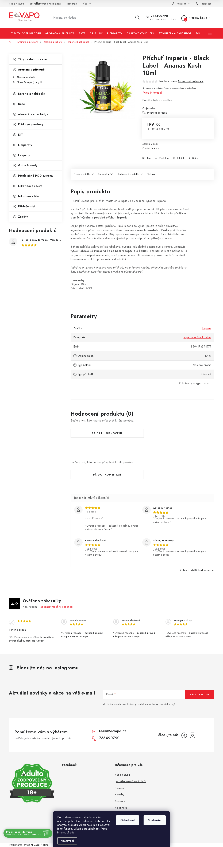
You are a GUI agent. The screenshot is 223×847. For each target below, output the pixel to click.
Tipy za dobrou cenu (32, 59)
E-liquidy (24, 155)
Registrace (205, 3)
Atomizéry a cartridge (33, 114)
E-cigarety (25, 145)
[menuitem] (26, 33)
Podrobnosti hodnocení (190, 81)
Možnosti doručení (157, 112)
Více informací (152, 93)
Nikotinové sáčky (30, 186)
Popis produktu (82, 174)
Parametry (103, 174)
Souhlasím (154, 820)
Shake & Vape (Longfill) (30, 82)
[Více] (210, 33)
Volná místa (121, 807)
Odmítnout (127, 820)
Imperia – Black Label (198, 337)
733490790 (159, 16)
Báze (21, 104)
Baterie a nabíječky (31, 94)
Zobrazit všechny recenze (56, 607)
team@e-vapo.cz (112, 731)
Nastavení (67, 841)
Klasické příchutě (26, 77)
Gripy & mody (27, 165)
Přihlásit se (200, 694)
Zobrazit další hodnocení (196, 570)
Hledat (137, 17)
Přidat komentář (107, 474)
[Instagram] (192, 735)
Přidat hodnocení (107, 433)
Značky (23, 217)
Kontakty (119, 794)
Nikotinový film (28, 196)
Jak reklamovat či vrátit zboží (45, 3)
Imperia (156, 148)
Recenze (72, 3)
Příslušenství (26, 206)
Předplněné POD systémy (35, 176)
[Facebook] (184, 735)
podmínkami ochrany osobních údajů (155, 704)
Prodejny (120, 801)
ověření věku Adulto (36, 845)
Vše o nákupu (16, 3)
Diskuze (151, 174)
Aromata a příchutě (31, 70)
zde (72, 832)
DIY (20, 135)
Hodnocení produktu (128, 174)
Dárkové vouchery (30, 124)
